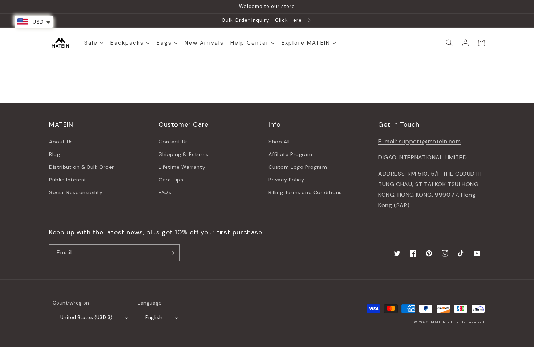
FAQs (165, 192)
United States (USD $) (86, 317)
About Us (61, 141)
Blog (54, 154)
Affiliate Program (290, 154)
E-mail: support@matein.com (419, 141)
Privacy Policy (286, 179)
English (153, 317)
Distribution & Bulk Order (81, 167)
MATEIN (438, 322)
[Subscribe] (171, 252)
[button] (449, 43)
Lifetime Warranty (182, 167)
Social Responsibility (76, 192)
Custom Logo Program (297, 167)
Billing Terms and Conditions (305, 192)
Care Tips (171, 179)
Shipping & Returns (184, 154)
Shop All (279, 141)
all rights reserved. (466, 322)
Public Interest (67, 179)
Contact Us (173, 141)
